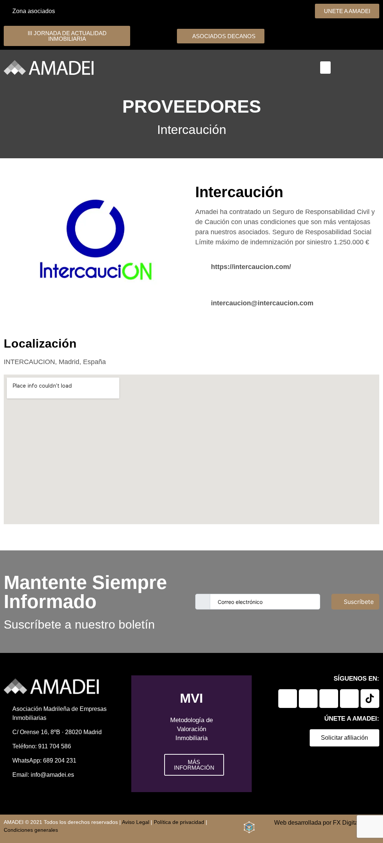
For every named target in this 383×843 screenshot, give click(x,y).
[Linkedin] (287, 698)
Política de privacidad (179, 822)
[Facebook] (308, 698)
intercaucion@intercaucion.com (262, 303)
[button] (325, 67)
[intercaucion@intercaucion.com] (200, 302)
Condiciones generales (31, 830)
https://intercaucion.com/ (251, 267)
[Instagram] (328, 698)
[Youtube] (349, 698)
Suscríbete (359, 601)
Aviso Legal (135, 822)
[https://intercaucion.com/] (200, 266)
